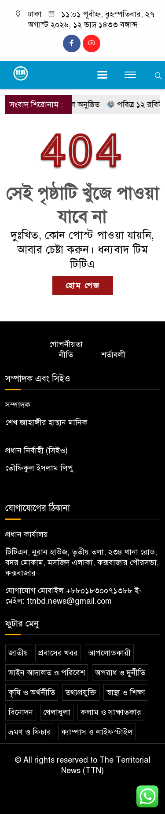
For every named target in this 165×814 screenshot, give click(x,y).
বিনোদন (20, 712)
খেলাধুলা (56, 712)
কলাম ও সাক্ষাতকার (111, 712)
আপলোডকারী (109, 653)
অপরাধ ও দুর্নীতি (120, 672)
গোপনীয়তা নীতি (66, 349)
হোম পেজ (83, 285)
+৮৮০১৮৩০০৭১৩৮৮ (99, 590)
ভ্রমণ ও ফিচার (29, 732)
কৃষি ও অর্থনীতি (31, 692)
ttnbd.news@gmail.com (69, 601)
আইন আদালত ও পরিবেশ (46, 672)
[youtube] (91, 43)
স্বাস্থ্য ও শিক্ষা (125, 692)
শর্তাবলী (113, 355)
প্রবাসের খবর (58, 653)
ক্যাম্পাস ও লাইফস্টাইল (97, 732)
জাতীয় (18, 653)
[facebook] (72, 43)
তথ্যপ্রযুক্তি (80, 692)
